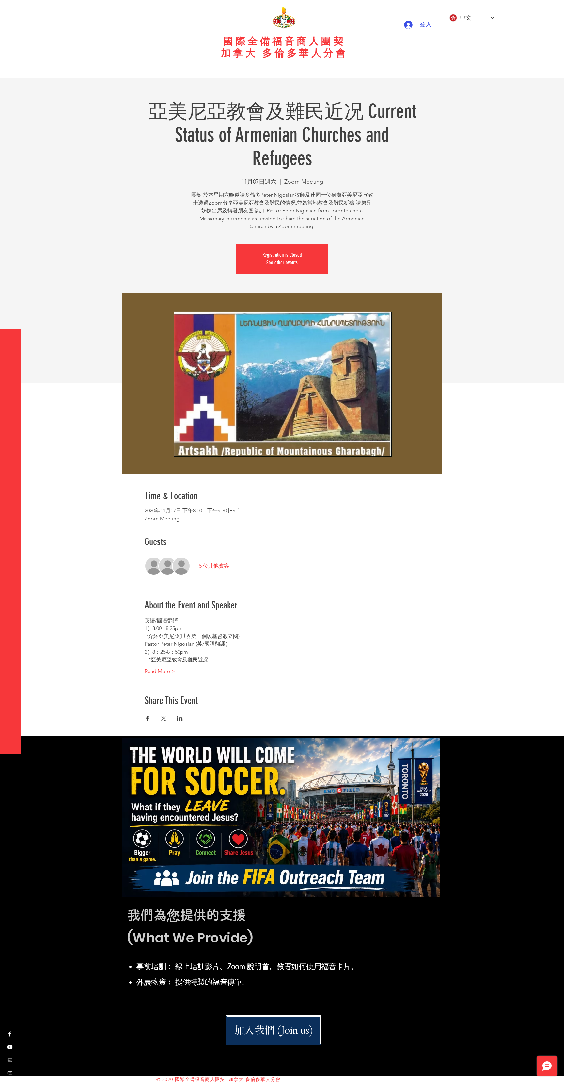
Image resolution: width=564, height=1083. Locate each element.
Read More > (160, 671)
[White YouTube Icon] (10, 1047)
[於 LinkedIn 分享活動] (180, 718)
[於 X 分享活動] (164, 718)
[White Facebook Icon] (10, 1034)
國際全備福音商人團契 (284, 41)
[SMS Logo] (10, 1073)
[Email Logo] (10, 1060)
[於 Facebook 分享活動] (148, 718)
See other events (282, 262)
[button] (11, 10)
